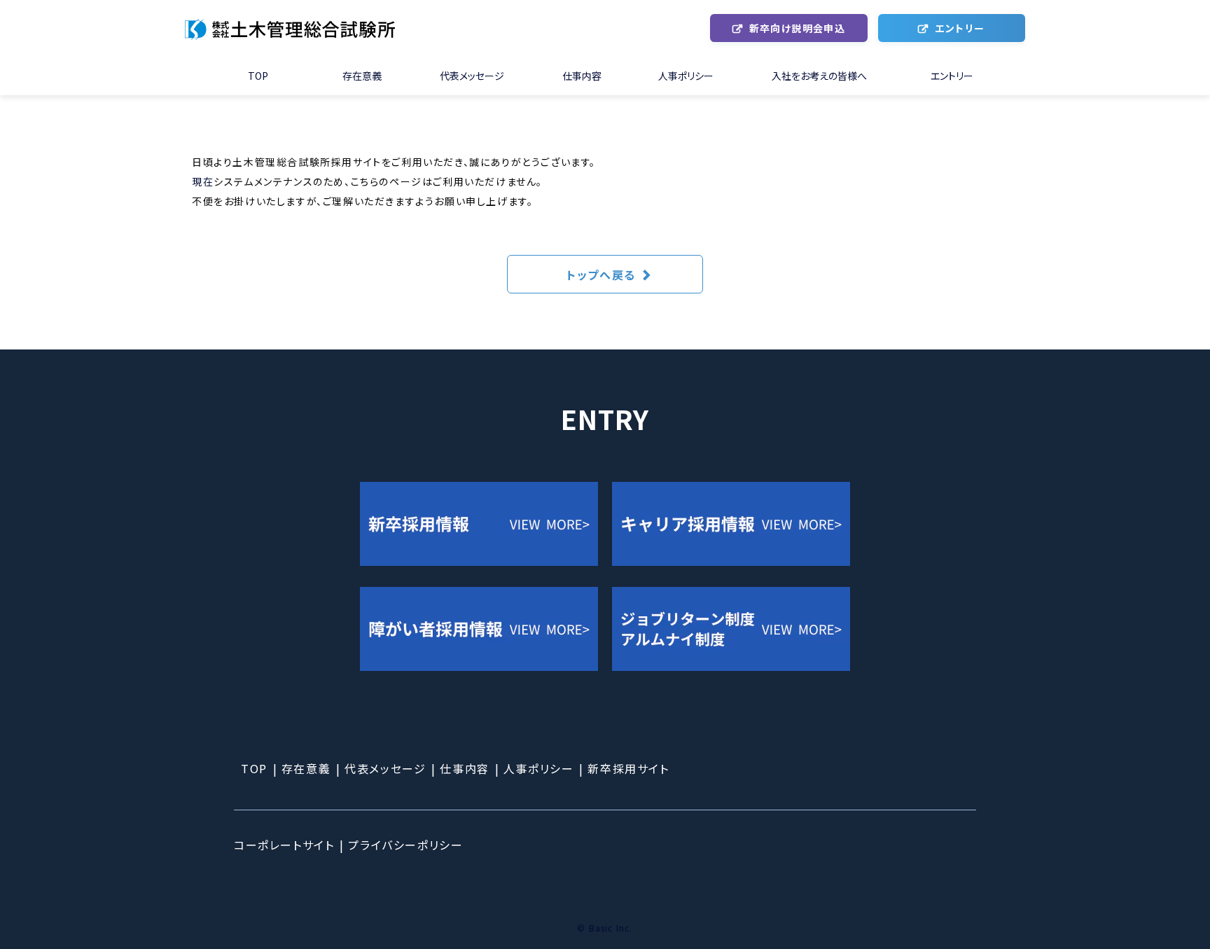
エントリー (960, 28)
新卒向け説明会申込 (797, 28)
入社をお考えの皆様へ (819, 76)
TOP (258, 76)
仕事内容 (581, 76)
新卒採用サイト (628, 768)
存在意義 (362, 76)
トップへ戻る (601, 274)
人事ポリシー (686, 76)
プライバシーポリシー (405, 844)
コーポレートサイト (284, 844)
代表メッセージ (472, 76)
